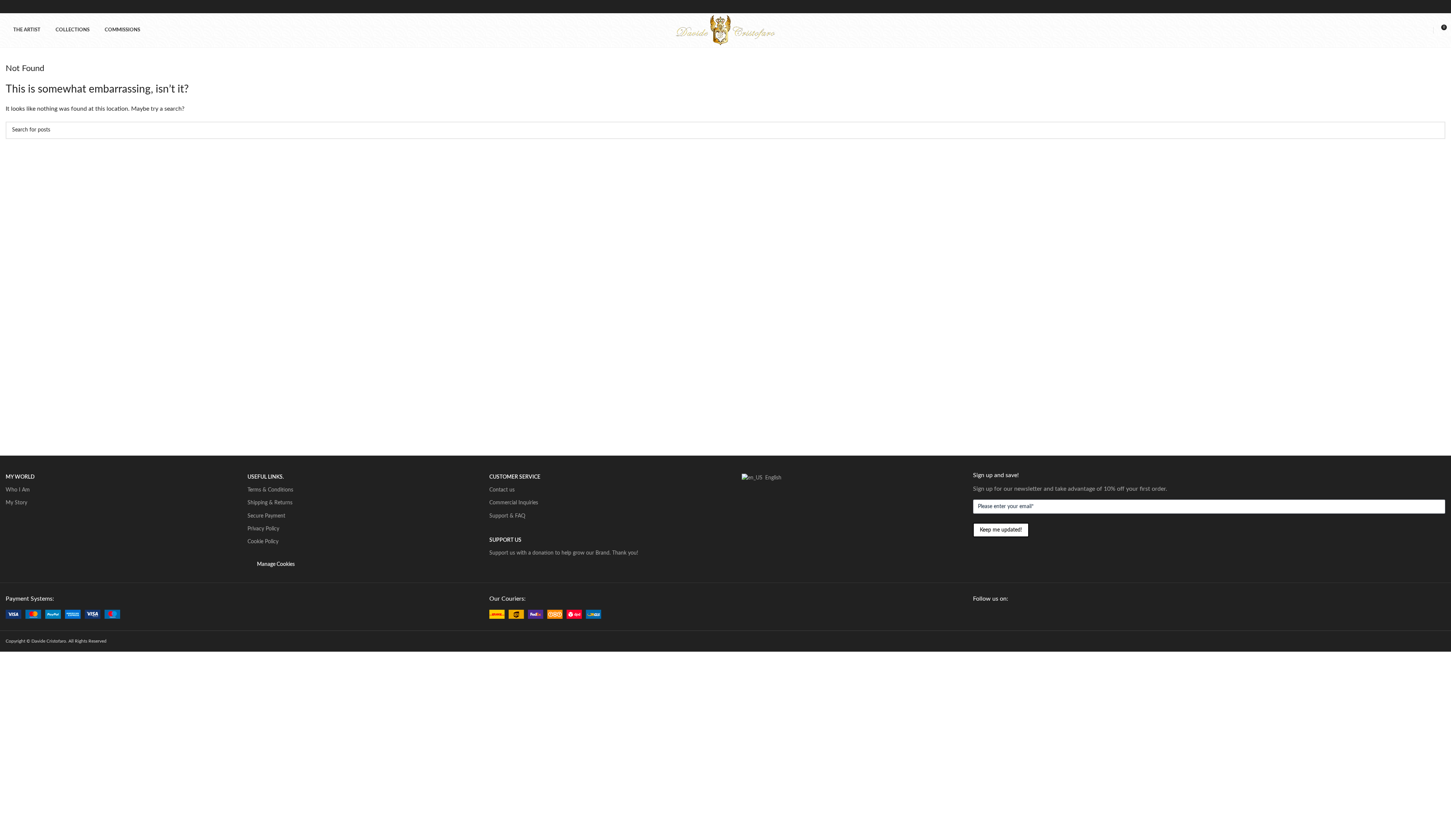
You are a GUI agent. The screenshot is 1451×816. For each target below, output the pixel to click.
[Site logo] (725, 30)
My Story (16, 502)
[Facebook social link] (977, 614)
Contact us (502, 490)
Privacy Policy (263, 529)
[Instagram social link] (994, 614)
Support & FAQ (507, 516)
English (771, 478)
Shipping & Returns (270, 502)
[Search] (1414, 30)
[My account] (1426, 30)
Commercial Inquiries (513, 502)
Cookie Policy (263, 541)
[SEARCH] (1436, 130)
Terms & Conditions (270, 490)
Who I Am (18, 490)
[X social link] (986, 614)
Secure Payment (266, 516)
